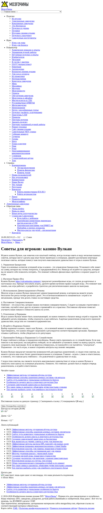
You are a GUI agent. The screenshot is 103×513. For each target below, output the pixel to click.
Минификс (17, 86)
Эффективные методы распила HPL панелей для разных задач (40, 444)
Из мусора (16, 19)
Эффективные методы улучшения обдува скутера (29, 375)
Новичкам (16, 67)
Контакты (16, 233)
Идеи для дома (18, 43)
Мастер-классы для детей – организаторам (36, 230)
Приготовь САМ (19, 115)
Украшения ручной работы (24, 52)
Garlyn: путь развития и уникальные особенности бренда (32, 380)
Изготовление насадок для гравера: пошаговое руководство (39, 449)
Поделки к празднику (22, 35)
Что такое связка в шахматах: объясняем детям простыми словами (36, 387)
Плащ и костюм (19, 144)
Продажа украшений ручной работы (28, 124)
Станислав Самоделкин (23, 216)
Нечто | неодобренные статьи (25, 110)
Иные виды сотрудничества (24, 213)
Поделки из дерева (20, 28)
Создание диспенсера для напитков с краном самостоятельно (40, 458)
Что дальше (17, 184)
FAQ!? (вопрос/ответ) (22, 64)
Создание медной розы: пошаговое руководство (34, 456)
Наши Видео (17, 182)
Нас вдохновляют (20, 177)
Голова (15, 139)
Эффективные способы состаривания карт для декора (36, 451)
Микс (14, 83)
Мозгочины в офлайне (22, 98)
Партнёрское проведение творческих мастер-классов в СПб (34, 221)
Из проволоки (18, 76)
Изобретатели (18, 57)
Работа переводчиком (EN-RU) (31, 192)
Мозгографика (18, 201)
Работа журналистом (26, 194)
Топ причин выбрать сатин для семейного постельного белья (34, 389)
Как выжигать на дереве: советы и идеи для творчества (37, 441)
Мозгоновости (18, 91)
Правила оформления (22, 199)
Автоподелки (18, 69)
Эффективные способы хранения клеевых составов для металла (35, 377)
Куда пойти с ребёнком (27, 218)
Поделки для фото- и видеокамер (27, 112)
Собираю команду (20, 134)
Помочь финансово (26, 170)
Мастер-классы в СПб (22, 100)
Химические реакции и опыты (26, 50)
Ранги (14, 196)
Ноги (14, 141)
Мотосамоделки (19, 105)
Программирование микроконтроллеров (21, 152)
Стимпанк (16, 156)
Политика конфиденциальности (34, 508)
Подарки (16, 31)
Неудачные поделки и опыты (25, 55)
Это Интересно (19, 26)
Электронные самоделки (23, 21)
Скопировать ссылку (50, 401)
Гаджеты (16, 136)
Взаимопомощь (19, 165)
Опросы (15, 93)
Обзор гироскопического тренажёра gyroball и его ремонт (38, 463)
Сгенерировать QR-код (71, 401)
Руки (14, 148)
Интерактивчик (19, 79)
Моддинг (16, 88)
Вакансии (16, 189)
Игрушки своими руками (23, 33)
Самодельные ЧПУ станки (24, 132)
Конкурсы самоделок (21, 81)
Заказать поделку (19, 122)
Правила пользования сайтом (63, 508)
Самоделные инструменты (24, 38)
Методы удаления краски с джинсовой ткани (32, 453)
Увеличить (6, 240)
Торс (14, 160)
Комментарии (18, 180)
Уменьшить (17, 240)
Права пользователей (21, 175)
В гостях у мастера (20, 62)
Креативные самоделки (22, 23)
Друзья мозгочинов (26, 168)
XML (15, 508)
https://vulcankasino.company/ (28, 281)
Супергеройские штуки (22, 158)
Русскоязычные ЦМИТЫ (23, 103)
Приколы (16, 117)
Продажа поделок (20, 119)
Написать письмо (86, 508)
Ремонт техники (19, 127)
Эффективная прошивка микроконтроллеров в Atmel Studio (39, 446)
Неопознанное (18, 107)
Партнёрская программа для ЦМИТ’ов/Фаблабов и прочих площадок (35, 226)
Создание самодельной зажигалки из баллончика (29, 385)
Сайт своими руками (21, 129)
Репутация (16, 187)
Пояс (14, 146)
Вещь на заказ (18, 211)
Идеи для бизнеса (20, 45)
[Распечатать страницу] (24, 239)
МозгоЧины (6, 9)
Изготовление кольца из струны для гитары (32, 461)
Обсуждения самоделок (22, 95)
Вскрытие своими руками (24, 71)
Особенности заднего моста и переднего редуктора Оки (32, 382)
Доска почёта (18, 208)
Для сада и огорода (20, 74)
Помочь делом (23, 172)
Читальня (16, 59)
